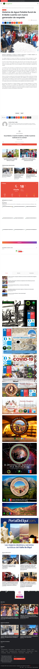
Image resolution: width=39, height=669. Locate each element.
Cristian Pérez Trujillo (7, 20)
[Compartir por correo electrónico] (28, 117)
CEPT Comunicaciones (4, 649)
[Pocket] (21, 23)
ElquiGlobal (4, 202)
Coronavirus (28, 649)
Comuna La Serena (11, 649)
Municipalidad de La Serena (13, 651)
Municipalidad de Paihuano (21, 651)
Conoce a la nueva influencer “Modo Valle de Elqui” (17, 293)
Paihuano (36, 651)
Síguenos (19, 242)
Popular (6, 273)
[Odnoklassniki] (19, 23)
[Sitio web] (9, 126)
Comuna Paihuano (17, 649)
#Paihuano (32, 204)
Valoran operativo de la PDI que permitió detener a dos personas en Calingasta (7, 175)
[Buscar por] (37, 4)
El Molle (17, 113)
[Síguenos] (19, 592)
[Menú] (1, 4)
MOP (22, 113)
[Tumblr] (10, 23)
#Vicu (35, 204)
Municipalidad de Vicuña (30, 651)
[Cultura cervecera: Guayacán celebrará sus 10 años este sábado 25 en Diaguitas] (4, 278)
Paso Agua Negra (3, 652)
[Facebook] (3, 23)
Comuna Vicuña (23, 649)
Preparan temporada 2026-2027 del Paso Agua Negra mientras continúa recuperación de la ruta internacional (19, 176)
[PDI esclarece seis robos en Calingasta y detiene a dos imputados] (10, 559)
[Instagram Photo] (19, 212)
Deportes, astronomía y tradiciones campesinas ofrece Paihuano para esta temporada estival (29, 616)
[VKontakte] (17, 23)
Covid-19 (32, 649)
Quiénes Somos (29, 667)
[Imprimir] (30, 117)
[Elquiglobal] (7, 4)
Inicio (26, 667)
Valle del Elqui (27, 652)
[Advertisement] (19, 12)
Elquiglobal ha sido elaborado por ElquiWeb (23, 665)
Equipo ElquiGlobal (35, 667)
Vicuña (31, 652)
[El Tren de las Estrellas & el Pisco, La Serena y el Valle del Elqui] (4, 286)
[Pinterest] (12, 23)
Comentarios (31, 273)
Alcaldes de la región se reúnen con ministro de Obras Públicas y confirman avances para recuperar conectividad (28, 584)
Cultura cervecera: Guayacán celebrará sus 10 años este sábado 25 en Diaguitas (22, 276)
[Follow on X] (10, 20)
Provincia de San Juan (14, 652)
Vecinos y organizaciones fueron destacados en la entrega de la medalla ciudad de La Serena (31, 176)
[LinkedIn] (8, 23)
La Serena (6, 651)
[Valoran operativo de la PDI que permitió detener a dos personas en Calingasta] (7, 171)
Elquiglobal (2, 651)
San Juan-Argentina (21, 652)
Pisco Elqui (8, 652)
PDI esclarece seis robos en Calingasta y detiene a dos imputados (8, 567)
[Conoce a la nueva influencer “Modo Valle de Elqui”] (4, 294)
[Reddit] (15, 23)
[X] (5, 23)
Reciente (18, 273)
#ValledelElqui (19, 204)
